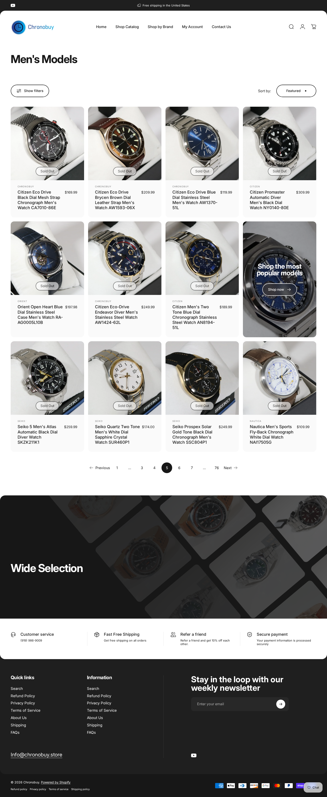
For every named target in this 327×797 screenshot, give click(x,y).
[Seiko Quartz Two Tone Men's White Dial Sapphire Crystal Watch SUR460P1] (124, 378)
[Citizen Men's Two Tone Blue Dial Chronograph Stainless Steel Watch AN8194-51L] (202, 258)
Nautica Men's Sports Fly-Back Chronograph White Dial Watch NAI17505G (271, 434)
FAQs (15, 732)
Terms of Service (25, 710)
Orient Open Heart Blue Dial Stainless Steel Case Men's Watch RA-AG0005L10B (40, 314)
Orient (22, 301)
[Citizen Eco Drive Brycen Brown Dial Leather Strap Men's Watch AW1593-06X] (124, 143)
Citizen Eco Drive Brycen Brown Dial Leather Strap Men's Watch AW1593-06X (115, 200)
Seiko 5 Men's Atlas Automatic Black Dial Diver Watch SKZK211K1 (38, 434)
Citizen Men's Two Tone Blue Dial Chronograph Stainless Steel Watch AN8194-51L (194, 317)
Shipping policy (80, 789)
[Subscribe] (280, 704)
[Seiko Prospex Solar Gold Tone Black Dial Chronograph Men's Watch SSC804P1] (202, 378)
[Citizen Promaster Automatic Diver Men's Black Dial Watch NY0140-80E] (279, 143)
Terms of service (59, 789)
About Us (19, 717)
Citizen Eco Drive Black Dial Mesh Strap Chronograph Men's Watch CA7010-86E (39, 200)
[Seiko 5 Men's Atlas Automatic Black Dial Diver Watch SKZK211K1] (47, 378)
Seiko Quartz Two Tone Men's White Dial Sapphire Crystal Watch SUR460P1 (117, 434)
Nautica (255, 421)
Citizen (255, 186)
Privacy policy (38, 789)
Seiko (21, 421)
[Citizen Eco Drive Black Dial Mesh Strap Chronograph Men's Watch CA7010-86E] (47, 143)
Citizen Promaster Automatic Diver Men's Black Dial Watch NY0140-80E (269, 200)
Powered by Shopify (56, 782)
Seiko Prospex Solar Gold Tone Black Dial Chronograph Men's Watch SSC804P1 (192, 434)
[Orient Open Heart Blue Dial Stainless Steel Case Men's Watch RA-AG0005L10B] (47, 258)
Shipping (18, 725)
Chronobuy (26, 186)
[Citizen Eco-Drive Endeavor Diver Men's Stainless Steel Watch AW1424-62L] (124, 258)
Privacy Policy (23, 703)
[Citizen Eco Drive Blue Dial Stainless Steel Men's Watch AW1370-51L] (202, 143)
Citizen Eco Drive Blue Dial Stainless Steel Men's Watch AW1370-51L (194, 200)
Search (17, 688)
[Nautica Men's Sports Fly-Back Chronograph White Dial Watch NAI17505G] (279, 378)
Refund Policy (23, 696)
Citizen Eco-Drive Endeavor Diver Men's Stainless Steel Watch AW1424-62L (116, 314)
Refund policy (19, 789)
